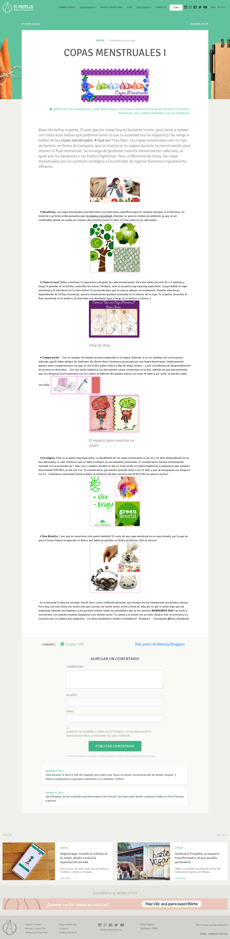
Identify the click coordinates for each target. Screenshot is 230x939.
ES (222, 7)
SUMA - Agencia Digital (213, 933)
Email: (70, 711)
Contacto (161, 7)
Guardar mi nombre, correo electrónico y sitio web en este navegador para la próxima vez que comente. (108, 733)
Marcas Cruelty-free (35, 928)
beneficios (61, 109)
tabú (137, 113)
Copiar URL (74, 644)
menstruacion (144, 109)
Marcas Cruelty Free (111, 7)
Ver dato (65, 878)
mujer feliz (170, 109)
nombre (71, 695)
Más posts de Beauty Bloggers (160, 644)
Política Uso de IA (68, 932)
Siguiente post (198, 24)
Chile (213, 7)
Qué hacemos (87, 7)
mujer (159, 109)
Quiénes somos (68, 7)
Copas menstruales (105, 109)
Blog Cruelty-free (68, 924)
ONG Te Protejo (33, 924)
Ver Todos (222, 835)
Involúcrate (143, 7)
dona (176, 7)
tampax (145, 113)
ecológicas (126, 109)
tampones (157, 113)
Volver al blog (32, 24)
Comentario (75, 666)
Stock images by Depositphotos (211, 925)
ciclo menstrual (80, 109)
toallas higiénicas (177, 113)
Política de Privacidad (36, 932)
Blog (129, 7)
